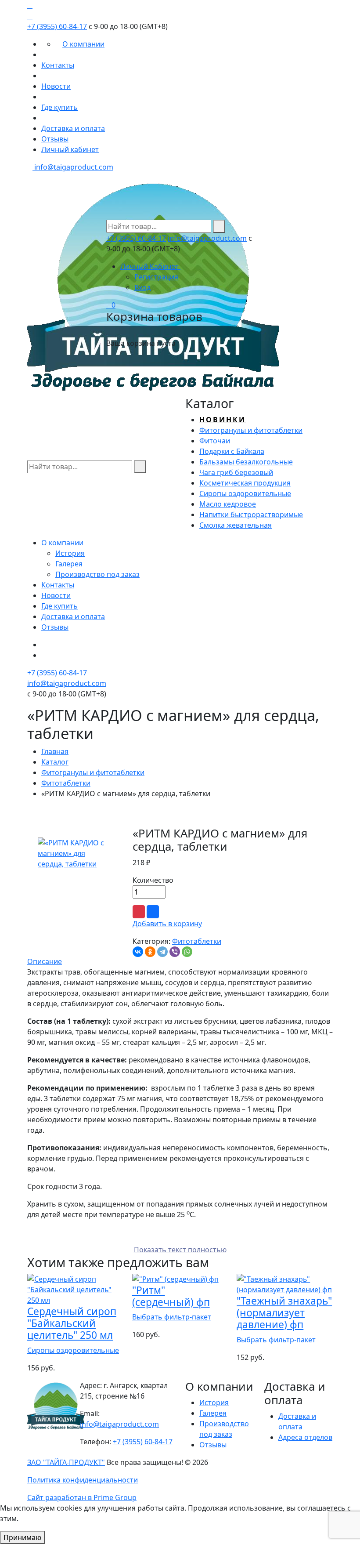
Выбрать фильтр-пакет (171, 1317)
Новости (56, 86)
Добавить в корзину (167, 923)
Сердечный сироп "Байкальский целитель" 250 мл (71, 1323)
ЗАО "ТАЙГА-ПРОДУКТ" (66, 1462)
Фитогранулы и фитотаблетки (92, 772)
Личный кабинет (70, 149)
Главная (54, 751)
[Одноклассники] (150, 951)
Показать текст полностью (180, 1249)
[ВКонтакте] (138, 951)
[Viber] (174, 951)
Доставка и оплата (73, 128)
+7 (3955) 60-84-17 (57, 26)
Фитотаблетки (65, 783)
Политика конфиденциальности (82, 1480)
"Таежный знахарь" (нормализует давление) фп (284, 1313)
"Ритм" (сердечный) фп (171, 1296)
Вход (142, 287)
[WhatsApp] (187, 951)
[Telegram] (162, 951)
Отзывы (54, 139)
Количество (153, 880)
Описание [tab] (44, 961)
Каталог (54, 762)
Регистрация (156, 277)
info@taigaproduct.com (72, 167)
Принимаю (22, 1537)
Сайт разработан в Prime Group (82, 1497)
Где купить (59, 107)
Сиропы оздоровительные (73, 1350)
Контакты (57, 65)
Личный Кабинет (150, 266)
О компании (83, 44)
